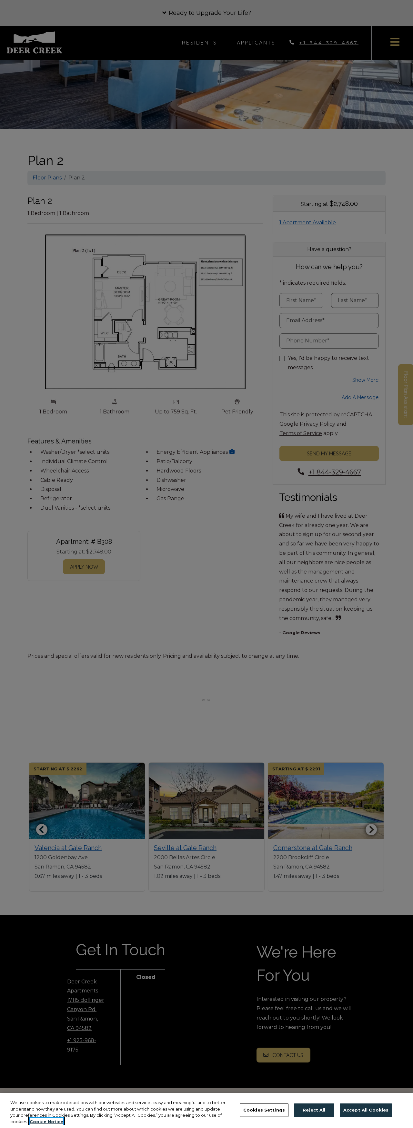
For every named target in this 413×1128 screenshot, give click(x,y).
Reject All (314, 1110)
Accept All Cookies (365, 1110)
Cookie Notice (46, 1121)
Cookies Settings (264, 1110)
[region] (206, 1110)
